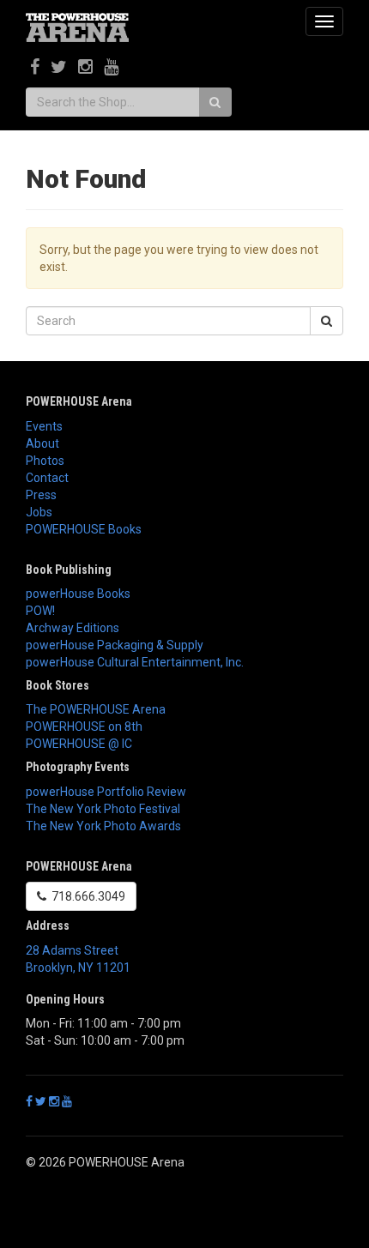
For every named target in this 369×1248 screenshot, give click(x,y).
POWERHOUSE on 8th (84, 726)
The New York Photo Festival (103, 809)
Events (44, 426)
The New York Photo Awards (103, 826)
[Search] (215, 102)
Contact (47, 478)
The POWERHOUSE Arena (96, 709)
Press (41, 495)
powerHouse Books (78, 593)
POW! (40, 611)
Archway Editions (72, 628)
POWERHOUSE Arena (79, 401)
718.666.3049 (85, 896)
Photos (45, 460)
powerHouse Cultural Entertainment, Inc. (135, 662)
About (42, 443)
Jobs (39, 512)
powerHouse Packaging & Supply (114, 645)
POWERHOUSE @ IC (79, 744)
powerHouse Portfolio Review (106, 792)
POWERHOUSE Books (84, 529)
